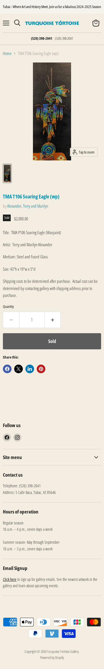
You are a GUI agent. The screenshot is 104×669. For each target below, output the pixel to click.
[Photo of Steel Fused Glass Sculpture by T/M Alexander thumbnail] (7, 173)
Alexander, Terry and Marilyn (27, 206)
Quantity (8, 306)
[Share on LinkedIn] (29, 369)
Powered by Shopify (52, 657)
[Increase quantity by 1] (52, 320)
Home (7, 53)
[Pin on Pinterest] (41, 369)
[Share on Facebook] (7, 369)
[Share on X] (18, 369)
